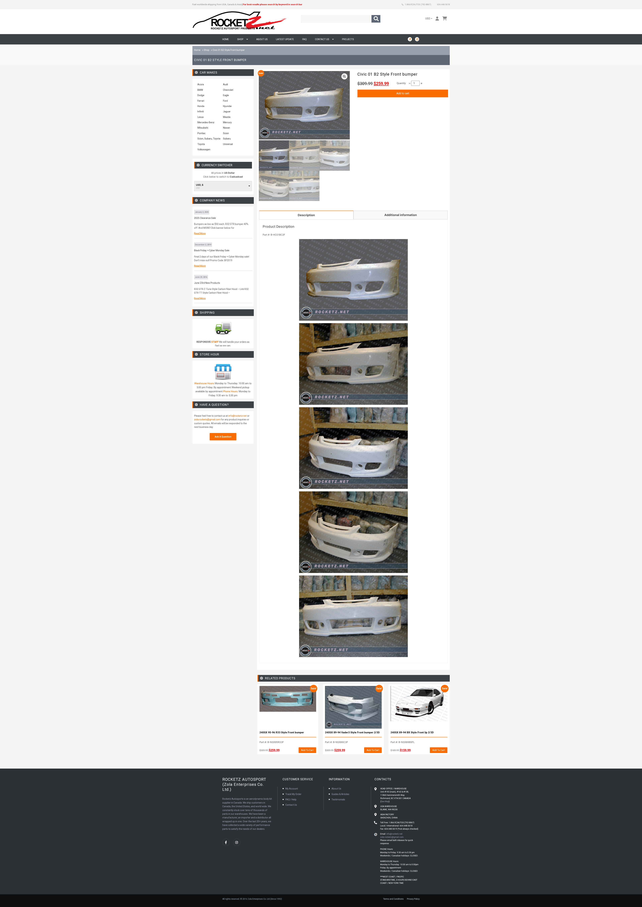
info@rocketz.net (237, 415)
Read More (200, 233)
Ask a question (223, 436)
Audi (225, 84)
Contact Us (322, 39)
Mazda (226, 117)
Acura (200, 84)
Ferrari (200, 100)
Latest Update (285, 39)
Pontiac (201, 133)
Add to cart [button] (307, 750)
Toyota (201, 144)
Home (225, 39)
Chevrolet (228, 90)
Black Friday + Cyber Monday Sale (211, 250)
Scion (226, 133)
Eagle (226, 95)
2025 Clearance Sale (205, 218)
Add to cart (402, 93)
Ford (225, 100)
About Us (262, 39)
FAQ (304, 39)
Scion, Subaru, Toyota (208, 138)
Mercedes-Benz (205, 122)
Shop (240, 39)
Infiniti (200, 111)
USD (428, 18)
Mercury (227, 122)
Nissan (226, 127)
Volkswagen (204, 149)
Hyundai (227, 106)
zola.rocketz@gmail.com (207, 419)
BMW (200, 90)
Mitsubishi (202, 127)
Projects (348, 39)
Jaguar (227, 111)
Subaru (227, 138)
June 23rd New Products (207, 283)
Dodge (200, 95)
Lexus (200, 117)
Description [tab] (306, 215)
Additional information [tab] (400, 215)
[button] (344, 76)
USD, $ (199, 185)
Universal (228, 144)
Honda (200, 106)
